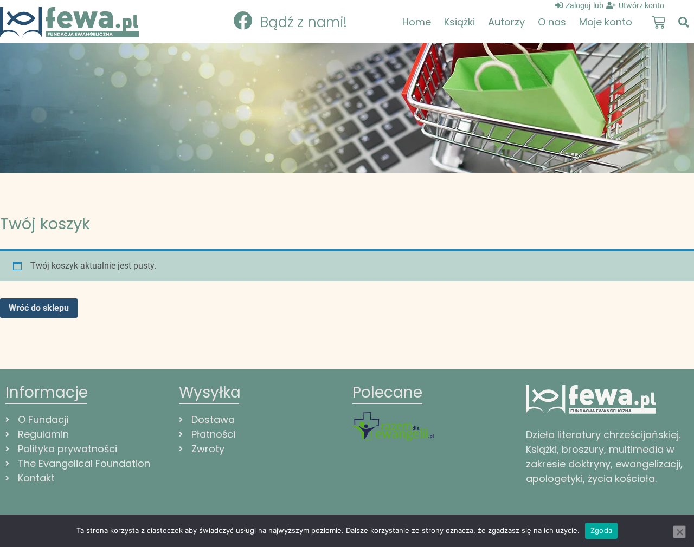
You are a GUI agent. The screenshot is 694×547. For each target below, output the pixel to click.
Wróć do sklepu (39, 308)
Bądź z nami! (303, 22)
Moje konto (605, 22)
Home (416, 22)
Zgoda (601, 530)
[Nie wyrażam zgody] (679, 531)
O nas (552, 22)
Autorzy (506, 22)
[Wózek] (658, 22)
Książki (459, 22)
